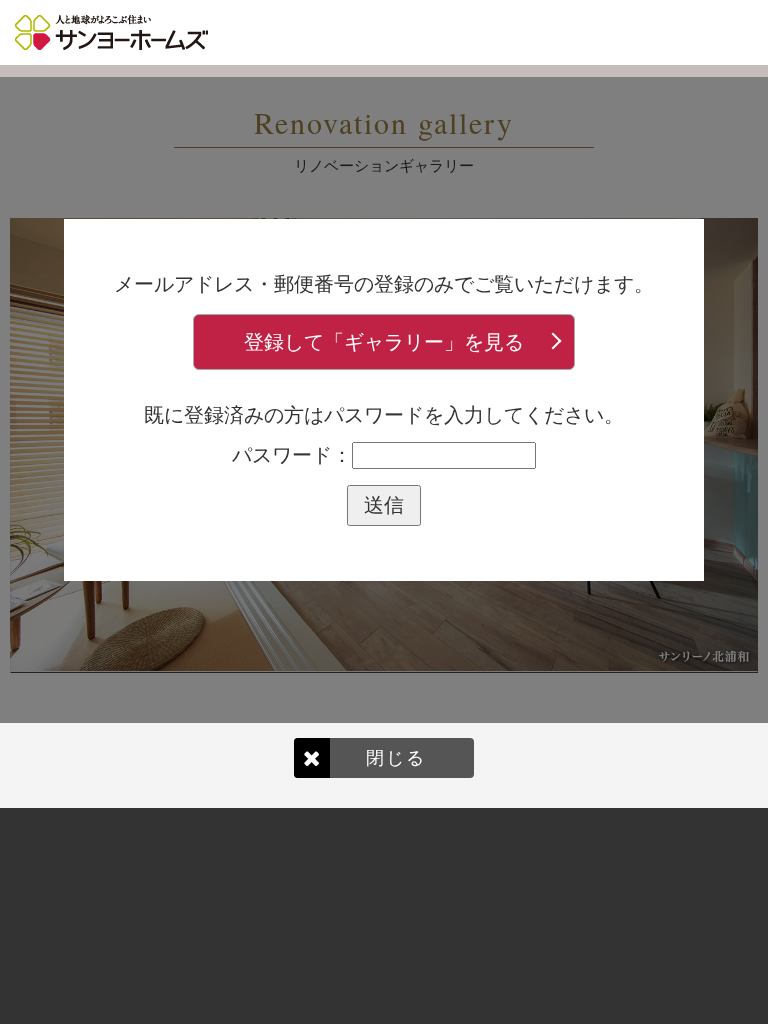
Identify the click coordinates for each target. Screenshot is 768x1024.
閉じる (396, 757)
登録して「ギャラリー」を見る (384, 342)
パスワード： (292, 455)
